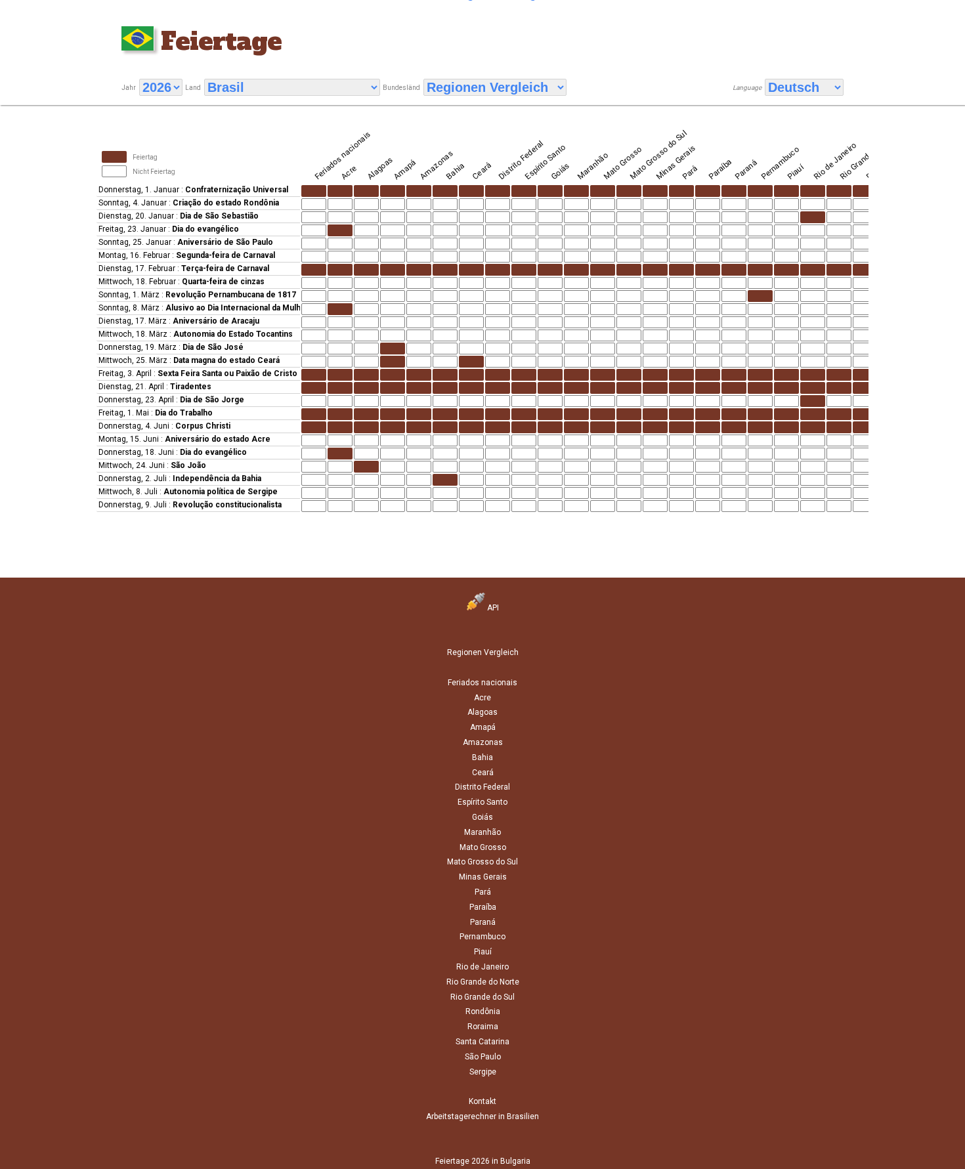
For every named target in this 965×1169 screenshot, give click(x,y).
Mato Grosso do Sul (482, 861)
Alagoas (482, 712)
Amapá (483, 727)
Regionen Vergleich (483, 652)
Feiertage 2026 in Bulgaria (482, 1161)
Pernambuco (482, 936)
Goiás (482, 817)
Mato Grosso (483, 847)
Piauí (483, 951)
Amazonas (483, 742)
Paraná (483, 922)
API (492, 607)
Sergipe (482, 1071)
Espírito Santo (482, 802)
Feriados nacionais (482, 682)
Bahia (482, 757)
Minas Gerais (483, 877)
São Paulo (483, 1056)
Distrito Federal (482, 787)
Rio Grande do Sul (482, 997)
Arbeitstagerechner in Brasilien (482, 1116)
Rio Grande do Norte (482, 982)
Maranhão (482, 832)
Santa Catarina (482, 1041)
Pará (483, 892)
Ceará (483, 772)
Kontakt (482, 1101)
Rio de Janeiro (482, 966)
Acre (482, 697)
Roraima (482, 1026)
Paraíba (482, 907)
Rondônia (482, 1011)
